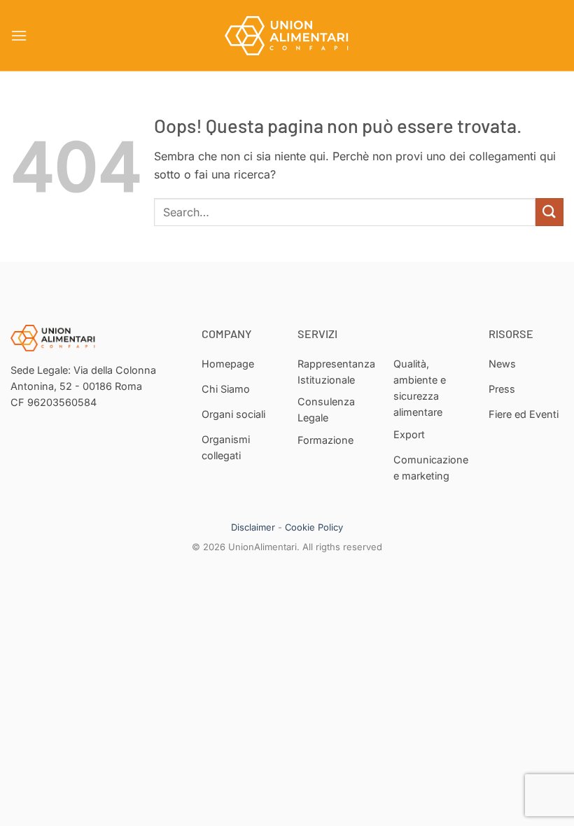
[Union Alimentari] (287, 35)
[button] (18, 35)
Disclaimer (253, 527)
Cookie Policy (314, 527)
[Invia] (550, 211)
